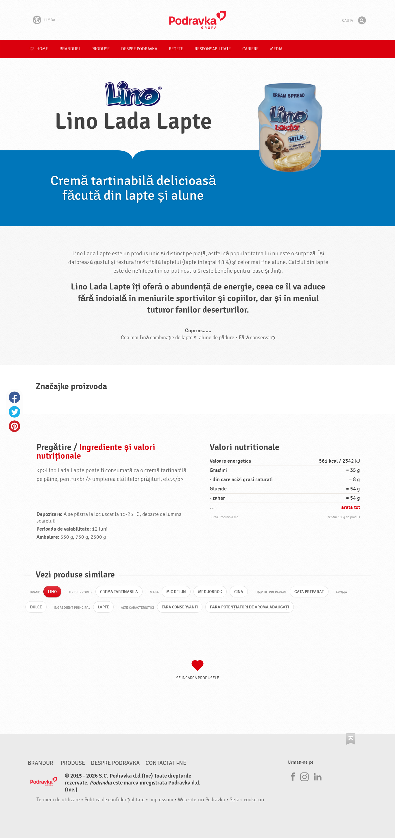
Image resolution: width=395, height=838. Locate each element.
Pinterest (14, 426)
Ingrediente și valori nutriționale (95, 451)
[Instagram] (304, 776)
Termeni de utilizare (58, 800)
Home (42, 49)
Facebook (14, 397)
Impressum (161, 800)
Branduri (70, 49)
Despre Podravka (139, 49)
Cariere (250, 49)
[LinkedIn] (317, 776)
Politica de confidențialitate (114, 800)
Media (276, 49)
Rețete (176, 49)
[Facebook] (292, 776)
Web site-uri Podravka (201, 800)
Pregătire (53, 447)
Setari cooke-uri (247, 800)
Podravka (197, 20)
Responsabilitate (213, 49)
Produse (100, 49)
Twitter (14, 412)
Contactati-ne (165, 763)
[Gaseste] (361, 20)
